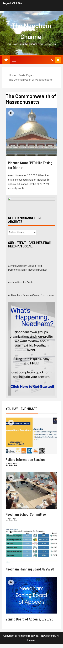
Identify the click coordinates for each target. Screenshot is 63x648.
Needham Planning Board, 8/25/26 (30, 573)
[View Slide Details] (31, 204)
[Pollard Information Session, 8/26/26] (31, 439)
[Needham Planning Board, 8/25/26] (31, 549)
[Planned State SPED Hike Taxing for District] (31, 132)
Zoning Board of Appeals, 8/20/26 (29, 623)
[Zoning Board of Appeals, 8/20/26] (31, 599)
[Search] (52, 60)
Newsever (47, 639)
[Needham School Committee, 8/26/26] (31, 494)
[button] (13, 60)
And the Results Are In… (21, 273)
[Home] (6, 60)
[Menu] (13, 60)
